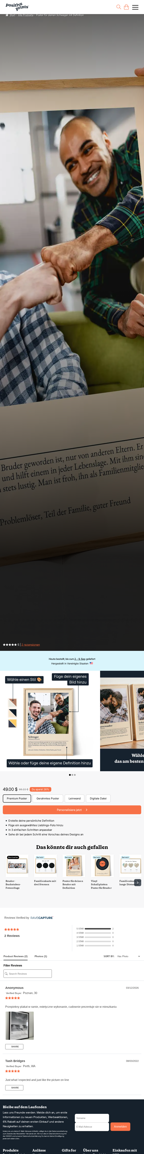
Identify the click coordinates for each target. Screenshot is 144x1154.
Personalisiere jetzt (69, 810)
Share (15, 1046)
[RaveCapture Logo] (41, 918)
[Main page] (17, 7)
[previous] (6, 882)
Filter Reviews (13, 965)
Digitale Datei (98, 798)
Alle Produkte (26, 15)
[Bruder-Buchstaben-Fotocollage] (17, 876)
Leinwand (75, 798)
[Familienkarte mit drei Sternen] (45, 876)
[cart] (126, 7)
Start (12, 15)
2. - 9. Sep (79, 658)
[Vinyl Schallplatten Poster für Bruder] (102, 876)
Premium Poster (17, 798)
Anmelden (120, 1126)
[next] (137, 882)
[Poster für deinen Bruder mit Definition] (74, 876)
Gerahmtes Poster (48, 798)
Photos (41, 956)
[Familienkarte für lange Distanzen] (130, 876)
